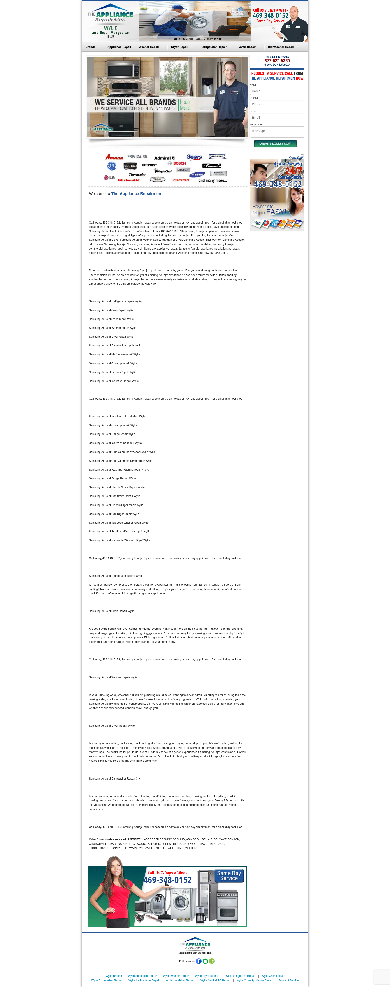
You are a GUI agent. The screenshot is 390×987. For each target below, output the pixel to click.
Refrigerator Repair (213, 47)
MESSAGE (256, 124)
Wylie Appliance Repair (142, 976)
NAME (253, 85)
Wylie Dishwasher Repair (106, 980)
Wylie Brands (114, 976)
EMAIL (253, 111)
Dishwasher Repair (281, 47)
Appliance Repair (119, 47)
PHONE (254, 98)
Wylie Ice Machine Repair (144, 980)
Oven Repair (247, 47)
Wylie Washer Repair (176, 976)
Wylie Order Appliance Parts (254, 980)
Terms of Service (289, 980)
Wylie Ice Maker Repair (180, 980)
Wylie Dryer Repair (206, 976)
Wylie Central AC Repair (215, 980)
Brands (90, 47)
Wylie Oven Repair (273, 976)
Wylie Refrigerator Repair (239, 976)
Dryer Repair (179, 47)
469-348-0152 (270, 15)
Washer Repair (149, 47)
